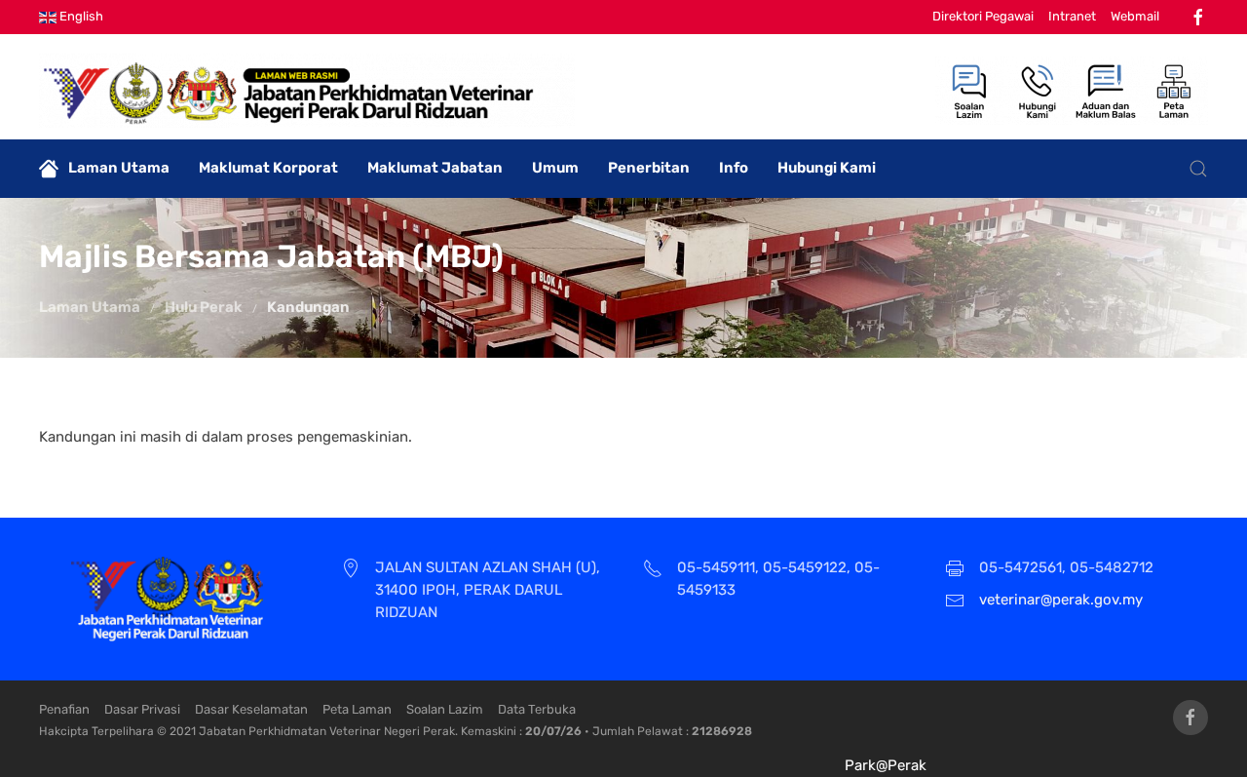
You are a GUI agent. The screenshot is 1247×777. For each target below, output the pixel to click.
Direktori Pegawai (983, 16)
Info (733, 167)
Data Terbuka (537, 709)
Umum (555, 167)
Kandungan (308, 307)
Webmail (1135, 16)
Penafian (64, 709)
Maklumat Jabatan (435, 167)
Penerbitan (649, 167)
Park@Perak (885, 765)
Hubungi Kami (826, 167)
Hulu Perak (204, 307)
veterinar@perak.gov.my (1061, 599)
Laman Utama (119, 167)
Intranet (1072, 16)
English (80, 16)
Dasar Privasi (142, 709)
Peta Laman (357, 709)
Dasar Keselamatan (251, 709)
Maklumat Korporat (268, 167)
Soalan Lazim (444, 709)
